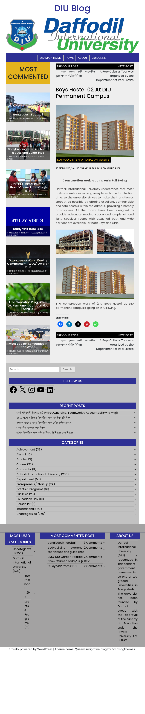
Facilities (22, 494)
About (83, 58)
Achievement (25, 449)
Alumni (21, 454)
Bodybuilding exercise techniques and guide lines (28, 151)
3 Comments (93, 543)
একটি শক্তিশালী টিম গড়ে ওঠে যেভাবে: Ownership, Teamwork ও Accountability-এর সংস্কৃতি (67, 413)
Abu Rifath (10, 120)
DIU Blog (72, 8)
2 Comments (93, 548)
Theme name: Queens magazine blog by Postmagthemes (95, 649)
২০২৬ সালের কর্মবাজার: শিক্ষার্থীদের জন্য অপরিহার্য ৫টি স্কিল (43, 418)
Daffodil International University (83, 160)
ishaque (10, 159)
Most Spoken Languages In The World (28, 345)
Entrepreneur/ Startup (32, 484)
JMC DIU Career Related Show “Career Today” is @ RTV (28, 187)
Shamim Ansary (12, 197)
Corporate (23, 469)
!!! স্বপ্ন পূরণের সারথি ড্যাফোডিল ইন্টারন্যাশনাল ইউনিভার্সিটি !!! (75, 74)
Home (69, 58)
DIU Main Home (50, 58)
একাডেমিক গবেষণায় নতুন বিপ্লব (30, 428)
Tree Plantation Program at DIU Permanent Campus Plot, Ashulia (28, 305)
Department (25, 479)
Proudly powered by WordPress (31, 649)
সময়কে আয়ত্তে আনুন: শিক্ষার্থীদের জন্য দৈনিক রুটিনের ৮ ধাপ (43, 423)
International (25, 509)
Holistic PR (23, 504)
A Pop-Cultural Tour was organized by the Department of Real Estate (115, 76)
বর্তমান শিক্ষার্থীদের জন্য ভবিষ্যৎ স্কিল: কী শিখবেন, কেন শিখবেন (44, 432)
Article (21, 459)
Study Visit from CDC (28, 229)
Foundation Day (27, 499)
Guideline (99, 58)
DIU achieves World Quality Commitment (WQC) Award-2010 (28, 263)
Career (21, 464)
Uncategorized (26, 514)
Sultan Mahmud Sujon (109, 168)
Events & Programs (29, 489)
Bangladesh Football (28, 114)
